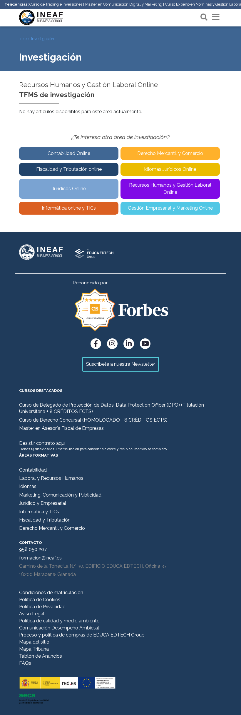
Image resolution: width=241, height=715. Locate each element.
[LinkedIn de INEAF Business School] (129, 344)
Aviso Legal (31, 614)
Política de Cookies (39, 599)
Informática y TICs (39, 511)
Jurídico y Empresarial (42, 503)
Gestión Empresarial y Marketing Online (170, 208)
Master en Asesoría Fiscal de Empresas (61, 428)
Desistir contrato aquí (42, 443)
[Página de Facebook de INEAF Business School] (96, 344)
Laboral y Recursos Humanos (51, 478)
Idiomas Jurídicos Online (170, 169)
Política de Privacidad (42, 606)
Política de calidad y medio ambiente (59, 621)
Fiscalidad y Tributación (45, 520)
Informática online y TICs (69, 208)
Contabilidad (33, 470)
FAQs (25, 663)
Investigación (42, 38)
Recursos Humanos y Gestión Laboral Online (170, 188)
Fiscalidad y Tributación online (69, 169)
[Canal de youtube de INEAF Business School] (145, 344)
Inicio (24, 38)
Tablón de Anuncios (40, 656)
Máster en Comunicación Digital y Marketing (123, 4)
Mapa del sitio (34, 642)
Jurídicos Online (69, 188)
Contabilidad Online (69, 153)
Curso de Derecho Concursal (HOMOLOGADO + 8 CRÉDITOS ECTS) (93, 420)
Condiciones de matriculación (51, 592)
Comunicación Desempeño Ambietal (59, 628)
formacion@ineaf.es (40, 558)
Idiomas (27, 486)
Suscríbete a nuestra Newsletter (120, 364)
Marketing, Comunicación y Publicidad (60, 495)
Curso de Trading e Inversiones (55, 4)
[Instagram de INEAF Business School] (112, 344)
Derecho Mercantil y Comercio (170, 153)
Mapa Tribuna (34, 649)
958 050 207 (33, 549)
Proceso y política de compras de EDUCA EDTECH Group (82, 635)
